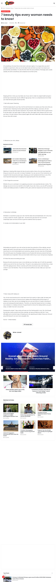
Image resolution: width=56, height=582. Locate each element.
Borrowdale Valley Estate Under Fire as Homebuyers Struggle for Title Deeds (19, 160)
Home (3, 8)
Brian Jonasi (4, 22)
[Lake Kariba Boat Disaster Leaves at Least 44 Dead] (7, 150)
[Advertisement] (28, 84)
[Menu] (2, 3)
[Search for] (54, 3)
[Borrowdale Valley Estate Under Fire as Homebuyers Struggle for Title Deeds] (7, 160)
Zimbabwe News (9, 8)
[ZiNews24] (9, 3)
